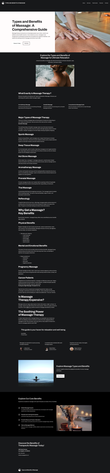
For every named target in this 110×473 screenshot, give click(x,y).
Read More (60, 376)
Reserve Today (17, 43)
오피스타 (33, 284)
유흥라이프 (28, 307)
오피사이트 (38, 284)
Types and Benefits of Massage (15, 3)
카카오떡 (27, 252)
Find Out (26, 43)
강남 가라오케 (21, 219)
